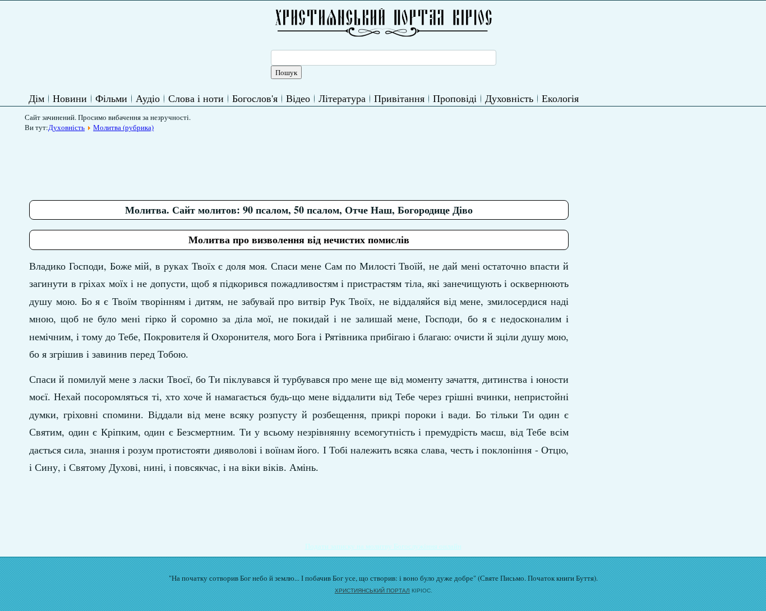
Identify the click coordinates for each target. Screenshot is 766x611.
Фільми (111, 98)
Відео (298, 98)
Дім (36, 98)
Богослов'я (255, 98)
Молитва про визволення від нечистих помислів (298, 239)
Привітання (399, 98)
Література (342, 98)
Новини (70, 98)
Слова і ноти (196, 98)
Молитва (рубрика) (123, 127)
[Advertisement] (233, 162)
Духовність (509, 98)
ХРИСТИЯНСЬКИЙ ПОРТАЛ (372, 590)
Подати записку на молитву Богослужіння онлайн (383, 546)
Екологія (560, 98)
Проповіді (455, 98)
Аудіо (148, 98)
